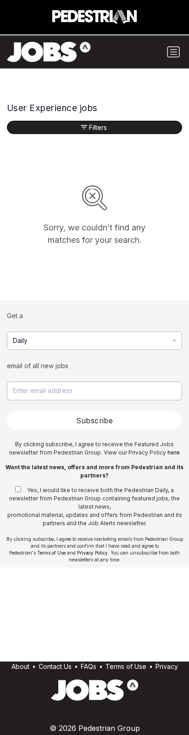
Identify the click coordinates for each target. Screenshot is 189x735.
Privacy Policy (92, 552)
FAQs (88, 666)
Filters (98, 127)
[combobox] (94, 340)
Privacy (167, 666)
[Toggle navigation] (173, 52)
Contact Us (55, 666)
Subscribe (94, 420)
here (173, 452)
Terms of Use (51, 552)
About (20, 666)
